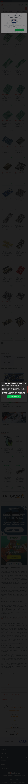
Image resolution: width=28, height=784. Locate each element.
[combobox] (25, 383)
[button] (14, 400)
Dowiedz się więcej (21, 393)
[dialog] (14, 392)
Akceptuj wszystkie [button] (14, 396)
